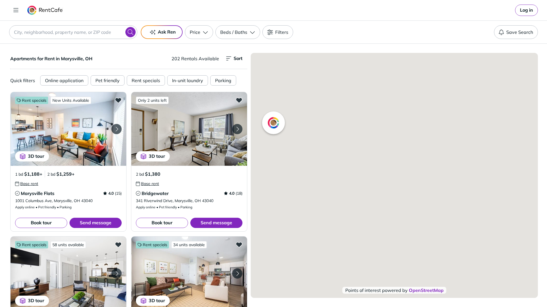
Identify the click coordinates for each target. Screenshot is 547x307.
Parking (223, 80)
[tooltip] (26, 183)
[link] (526, 10)
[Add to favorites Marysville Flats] (118, 100)
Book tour (41, 222)
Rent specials (146, 80)
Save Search (519, 32)
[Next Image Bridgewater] (237, 129)
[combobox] (73, 32)
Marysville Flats (37, 193)
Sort (238, 58)
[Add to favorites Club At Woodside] (239, 244)
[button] (68, 129)
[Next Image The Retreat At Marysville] (116, 273)
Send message (95, 222)
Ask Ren (167, 32)
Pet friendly (107, 80)
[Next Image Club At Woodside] (237, 273)
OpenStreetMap (426, 290)
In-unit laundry (187, 80)
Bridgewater (155, 193)
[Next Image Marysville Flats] (116, 129)
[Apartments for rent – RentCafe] (45, 10)
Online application (64, 80)
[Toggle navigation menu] (16, 10)
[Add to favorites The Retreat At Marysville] (118, 244)
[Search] (130, 32)
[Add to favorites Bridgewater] (239, 100)
